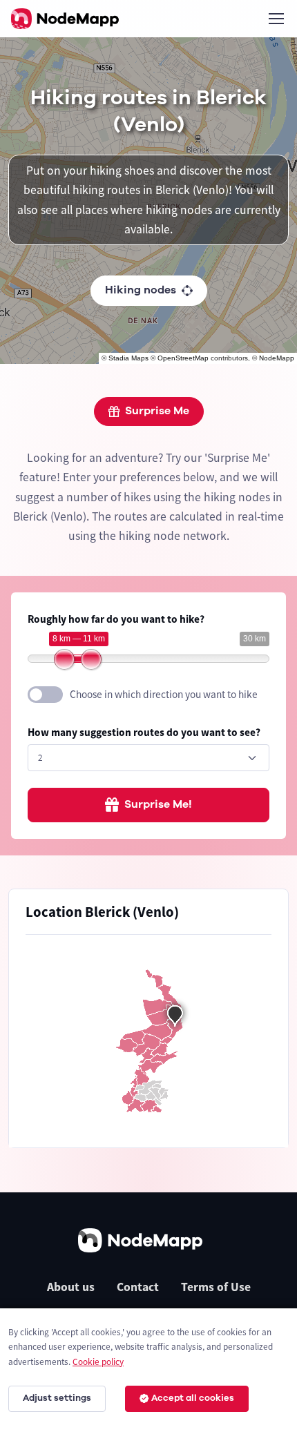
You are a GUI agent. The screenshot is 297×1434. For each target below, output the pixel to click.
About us (71, 1287)
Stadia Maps (128, 358)
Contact (138, 1287)
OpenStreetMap (183, 358)
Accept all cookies (192, 1398)
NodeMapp (276, 358)
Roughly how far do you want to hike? (116, 619)
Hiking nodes (140, 290)
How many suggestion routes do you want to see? (144, 732)
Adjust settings (57, 1398)
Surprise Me (157, 410)
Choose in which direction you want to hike (164, 694)
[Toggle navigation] (275, 18)
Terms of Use (216, 1287)
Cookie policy (98, 1362)
